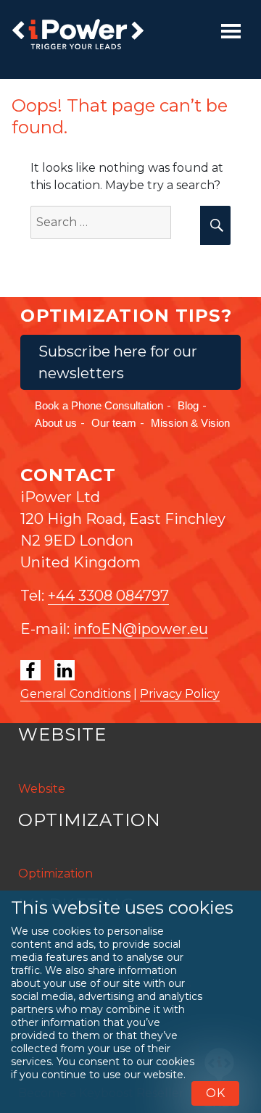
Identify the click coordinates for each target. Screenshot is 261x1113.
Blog (188, 405)
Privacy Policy (180, 694)
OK (215, 1093)
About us (56, 423)
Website (41, 789)
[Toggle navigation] (231, 31)
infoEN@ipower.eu (140, 629)
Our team (113, 423)
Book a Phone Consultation (99, 405)
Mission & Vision (190, 423)
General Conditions (75, 694)
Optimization (55, 873)
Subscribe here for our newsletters (117, 362)
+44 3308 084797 (108, 595)
